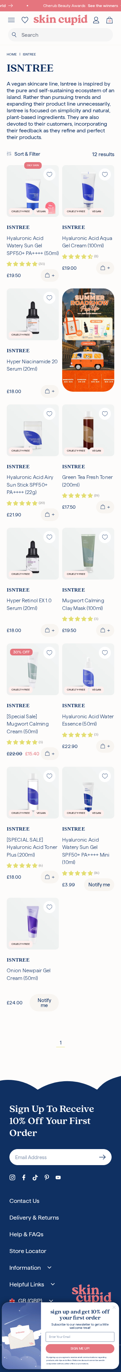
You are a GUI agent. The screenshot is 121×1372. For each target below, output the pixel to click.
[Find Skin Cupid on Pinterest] (47, 1177)
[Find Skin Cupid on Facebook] (24, 1177)
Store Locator (27, 1251)
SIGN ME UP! (80, 1348)
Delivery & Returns (34, 1217)
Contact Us (24, 1201)
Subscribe (102, 1157)
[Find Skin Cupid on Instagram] (12, 1177)
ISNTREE (29, 54)
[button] (23, 154)
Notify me (99, 884)
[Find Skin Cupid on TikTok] (35, 1177)
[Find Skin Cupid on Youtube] (58, 1177)
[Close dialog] (114, 1307)
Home (12, 54)
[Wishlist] (25, 20)
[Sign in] (96, 20)
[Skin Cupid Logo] (61, 20)
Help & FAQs (26, 1234)
